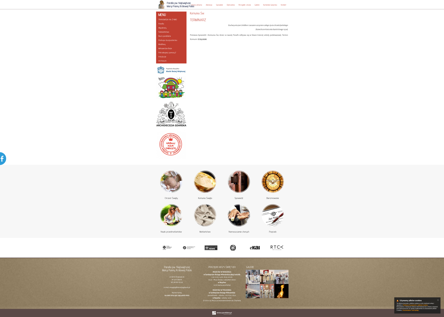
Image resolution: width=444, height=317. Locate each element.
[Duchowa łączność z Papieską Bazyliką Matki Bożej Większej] (171, 70)
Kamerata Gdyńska (270, 5)
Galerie (257, 5)
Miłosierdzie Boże (165, 48)
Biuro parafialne (164, 36)
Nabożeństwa (163, 32)
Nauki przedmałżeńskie (171, 231)
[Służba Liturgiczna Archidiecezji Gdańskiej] (171, 144)
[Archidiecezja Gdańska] (171, 115)
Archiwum (162, 61)
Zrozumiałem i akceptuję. (410, 310)
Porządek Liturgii (245, 5)
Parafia (161, 23)
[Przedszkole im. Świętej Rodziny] (171, 87)
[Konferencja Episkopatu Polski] (189, 248)
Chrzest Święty (171, 198)
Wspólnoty (162, 28)
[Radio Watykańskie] (211, 248)
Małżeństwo (205, 231)
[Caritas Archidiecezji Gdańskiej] (167, 248)
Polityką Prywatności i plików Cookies (415, 305)
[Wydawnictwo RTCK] (277, 248)
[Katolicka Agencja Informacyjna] (255, 248)
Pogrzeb (272, 231)
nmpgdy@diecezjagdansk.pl (179, 287)
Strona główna (196, 5)
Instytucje (162, 56)
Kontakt (283, 5)
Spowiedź (219, 5)
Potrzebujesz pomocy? (167, 52)
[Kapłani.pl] (233, 248)
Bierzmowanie (273, 198)
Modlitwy (162, 44)
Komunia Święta (205, 198)
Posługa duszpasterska (167, 40)
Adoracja (209, 5)
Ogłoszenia (231, 5)
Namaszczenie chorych (239, 231)
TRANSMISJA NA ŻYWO (167, 19)
